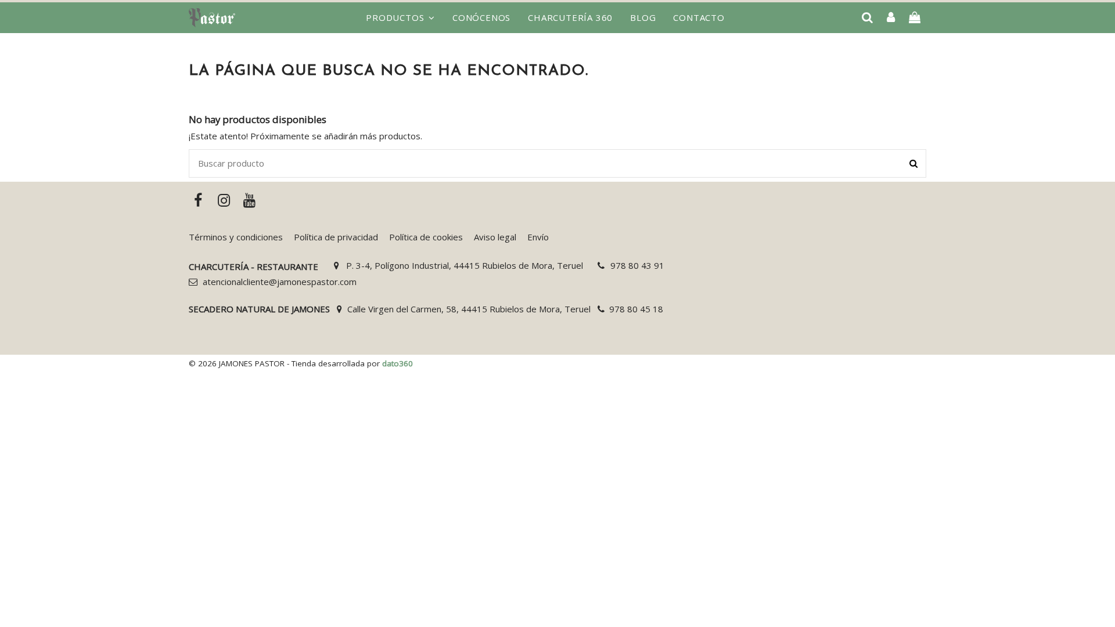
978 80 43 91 (637, 265)
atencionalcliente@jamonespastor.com (280, 281)
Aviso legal (495, 237)
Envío (538, 237)
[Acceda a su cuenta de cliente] (890, 18)
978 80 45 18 (636, 309)
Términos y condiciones (236, 237)
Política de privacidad (336, 237)
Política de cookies (426, 237)
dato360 (397, 363)
